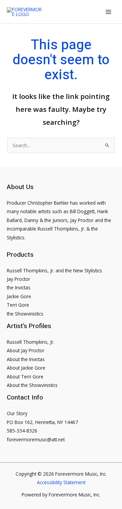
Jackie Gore (19, 296)
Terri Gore (18, 305)
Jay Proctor (18, 279)
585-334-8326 (22, 430)
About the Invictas (26, 359)
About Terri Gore (25, 376)
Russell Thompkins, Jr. (30, 342)
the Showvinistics (25, 313)
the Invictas (18, 287)
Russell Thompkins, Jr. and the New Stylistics (54, 270)
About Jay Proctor (25, 350)
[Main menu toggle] (109, 12)
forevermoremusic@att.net (36, 439)
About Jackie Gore (26, 367)
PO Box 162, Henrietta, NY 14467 (42, 422)
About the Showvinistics (32, 385)
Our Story (17, 413)
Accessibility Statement (61, 482)
